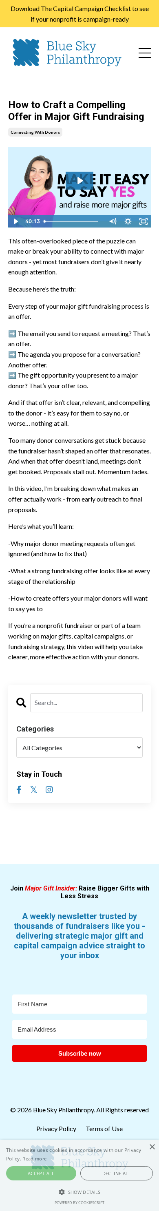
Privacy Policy (56, 1128)
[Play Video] (15, 221)
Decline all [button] (116, 1173)
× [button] (152, 1147)
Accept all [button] (41, 1173)
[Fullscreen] (143, 221)
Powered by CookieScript (79, 1202)
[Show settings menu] (128, 221)
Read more (34, 1159)
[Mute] (112, 221)
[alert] (79, 1175)
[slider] (72, 221)
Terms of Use (104, 1128)
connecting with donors (35, 132)
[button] (79, 1192)
